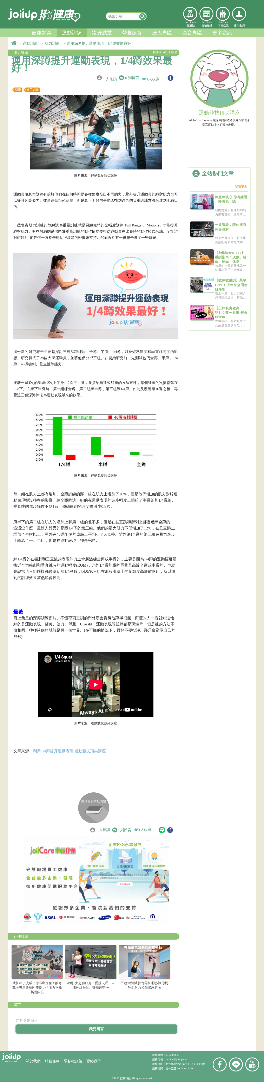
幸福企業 (223, 14)
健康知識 (42, 33)
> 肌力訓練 (51, 43)
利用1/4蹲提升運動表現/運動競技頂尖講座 (69, 751)
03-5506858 (172, 1054)
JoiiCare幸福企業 (223, 24)
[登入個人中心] (239, 14)
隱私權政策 (73, 1061)
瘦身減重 (102, 33)
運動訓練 (72, 33)
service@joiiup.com (177, 1059)
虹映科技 (125, 1078)
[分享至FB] (170, 78)
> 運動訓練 (29, 43)
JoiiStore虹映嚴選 (207, 24)
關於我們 (33, 1061)
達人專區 (162, 33)
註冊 (242, 25)
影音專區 (192, 33)
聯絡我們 (93, 1061)
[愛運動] (190, 14)
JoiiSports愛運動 (190, 24)
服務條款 (52, 1061)
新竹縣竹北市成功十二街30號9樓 (185, 1063)
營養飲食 (132, 33)
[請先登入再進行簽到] (93, 807)
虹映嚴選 (206, 14)
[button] (143, 16)
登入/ (237, 25)
